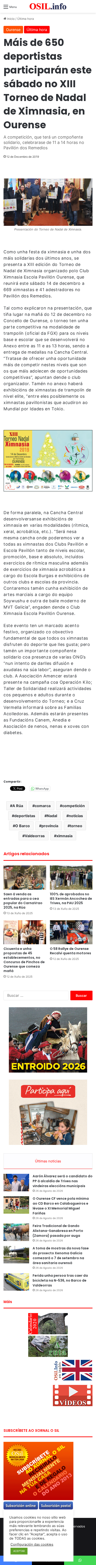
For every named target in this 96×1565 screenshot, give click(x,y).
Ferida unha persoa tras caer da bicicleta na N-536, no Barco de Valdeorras (60, 1280)
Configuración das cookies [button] (31, 1544)
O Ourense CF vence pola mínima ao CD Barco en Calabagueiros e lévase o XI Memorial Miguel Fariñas (61, 1206)
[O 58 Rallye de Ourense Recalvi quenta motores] (71, 932)
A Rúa (17, 805)
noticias (76, 815)
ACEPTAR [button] (19, 1551)
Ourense (13, 29)
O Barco (22, 825)
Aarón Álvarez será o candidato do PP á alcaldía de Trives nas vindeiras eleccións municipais (63, 1181)
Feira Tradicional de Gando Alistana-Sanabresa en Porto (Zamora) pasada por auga (58, 1230)
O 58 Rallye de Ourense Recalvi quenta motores (70, 950)
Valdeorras (35, 835)
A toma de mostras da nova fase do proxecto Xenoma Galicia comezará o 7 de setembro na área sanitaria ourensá (61, 1255)
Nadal (52, 815)
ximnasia (64, 835)
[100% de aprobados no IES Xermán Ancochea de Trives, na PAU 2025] (71, 877)
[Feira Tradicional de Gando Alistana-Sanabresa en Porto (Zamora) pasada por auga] (16, 1232)
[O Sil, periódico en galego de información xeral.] (48, 6)
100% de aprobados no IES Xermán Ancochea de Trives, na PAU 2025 (71, 898)
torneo (76, 825)
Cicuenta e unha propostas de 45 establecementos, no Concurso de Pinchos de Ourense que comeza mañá (24, 959)
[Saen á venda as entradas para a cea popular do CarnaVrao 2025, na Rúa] (24, 877)
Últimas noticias (48, 1161)
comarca (43, 805)
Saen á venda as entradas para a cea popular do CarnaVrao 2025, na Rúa (22, 901)
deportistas (24, 815)
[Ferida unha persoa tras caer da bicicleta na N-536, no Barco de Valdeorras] (16, 1282)
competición (73, 805)
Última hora (25, 19)
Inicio (10, 19)
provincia (49, 825)
